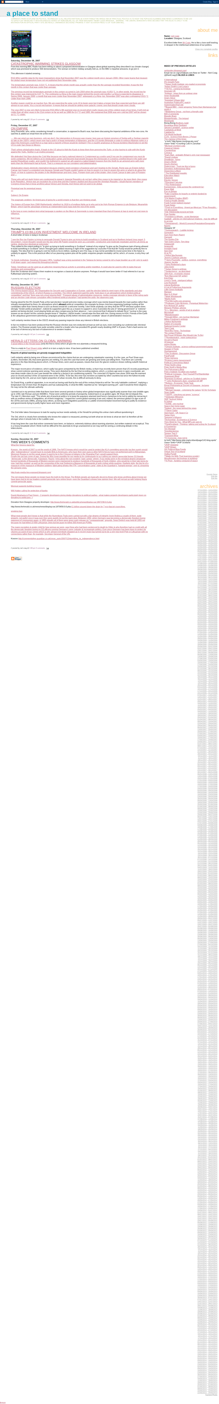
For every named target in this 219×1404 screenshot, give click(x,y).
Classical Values (171, 148)
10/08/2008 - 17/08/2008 (207, 827)
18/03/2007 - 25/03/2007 (207, 715)
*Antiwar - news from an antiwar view (180, 93)
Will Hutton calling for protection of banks (29, 491)
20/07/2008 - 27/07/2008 (207, 821)
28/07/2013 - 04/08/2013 (207, 1305)
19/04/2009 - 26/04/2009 (207, 898)
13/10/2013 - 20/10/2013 (207, 1328)
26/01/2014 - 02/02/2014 (207, 1356)
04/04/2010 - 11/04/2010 (207, 999)
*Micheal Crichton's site (174, 146)
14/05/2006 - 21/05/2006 (207, 634)
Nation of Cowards (172, 324)
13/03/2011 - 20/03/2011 (207, 1076)
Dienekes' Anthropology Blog (177, 169)
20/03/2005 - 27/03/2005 (207, 529)
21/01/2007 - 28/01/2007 (207, 699)
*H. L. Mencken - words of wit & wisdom (182, 310)
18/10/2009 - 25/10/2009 (207, 951)
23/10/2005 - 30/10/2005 (207, 575)
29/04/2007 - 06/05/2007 (207, 725)
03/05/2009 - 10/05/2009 (207, 902)
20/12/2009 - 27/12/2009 (207, 969)
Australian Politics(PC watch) (177, 102)
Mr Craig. (187, 43)
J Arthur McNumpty (172, 321)
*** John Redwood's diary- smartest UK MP (183, 381)
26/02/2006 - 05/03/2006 (207, 612)
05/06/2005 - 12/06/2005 (207, 551)
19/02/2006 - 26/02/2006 (207, 610)
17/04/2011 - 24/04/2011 (207, 1086)
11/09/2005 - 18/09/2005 (207, 571)
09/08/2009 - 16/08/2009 (207, 930)
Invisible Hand (170, 248)
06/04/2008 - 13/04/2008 (207, 800)
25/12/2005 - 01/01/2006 (207, 594)
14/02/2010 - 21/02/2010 (207, 985)
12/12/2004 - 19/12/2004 (207, 500)
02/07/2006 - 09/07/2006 (207, 648)
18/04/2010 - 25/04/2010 (207, 1003)
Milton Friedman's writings (176, 319)
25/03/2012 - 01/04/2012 (207, 1184)
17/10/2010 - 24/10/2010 (207, 1036)
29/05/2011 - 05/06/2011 (207, 1099)
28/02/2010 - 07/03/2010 (207, 989)
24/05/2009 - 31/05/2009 (207, 908)
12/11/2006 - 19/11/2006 (207, 681)
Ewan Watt (169, 189)
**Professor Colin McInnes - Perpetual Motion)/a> (186, 303)
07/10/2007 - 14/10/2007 (207, 748)
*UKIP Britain (170, 447)
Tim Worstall (169, 429)
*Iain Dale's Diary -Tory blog (176, 242)
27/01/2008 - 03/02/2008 (207, 780)
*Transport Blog (171, 436)
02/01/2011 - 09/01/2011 (207, 1058)
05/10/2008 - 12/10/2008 (207, 843)
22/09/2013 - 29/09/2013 (207, 1322)
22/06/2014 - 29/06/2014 (207, 1393)
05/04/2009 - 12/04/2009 (207, 894)
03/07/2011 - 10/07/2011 (207, 1109)
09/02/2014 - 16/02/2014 (207, 1360)
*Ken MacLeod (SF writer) (175, 276)
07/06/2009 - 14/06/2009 (207, 912)
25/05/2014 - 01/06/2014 (207, 1385)
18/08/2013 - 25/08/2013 (207, 1312)
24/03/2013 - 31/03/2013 (207, 1289)
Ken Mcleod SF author (174, 306)
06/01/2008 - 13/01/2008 (207, 774)
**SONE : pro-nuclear (173, 404)
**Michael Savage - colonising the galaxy (182, 390)
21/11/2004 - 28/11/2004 (207, 494)
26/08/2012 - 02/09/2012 (207, 1228)
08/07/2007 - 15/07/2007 (207, 746)
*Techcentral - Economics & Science (180, 420)
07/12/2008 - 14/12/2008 (207, 859)
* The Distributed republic (175, 173)
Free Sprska (169, 214)
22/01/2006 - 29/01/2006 (207, 602)
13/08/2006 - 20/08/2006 (207, 656)
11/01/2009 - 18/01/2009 (207, 869)
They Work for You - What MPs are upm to (183, 422)
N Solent (168, 401)
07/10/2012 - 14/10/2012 (207, 1241)
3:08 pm (32, 548)
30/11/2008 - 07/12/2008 (207, 857)
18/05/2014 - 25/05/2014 (207, 1383)
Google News (212, 474)
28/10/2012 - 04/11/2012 (207, 1247)
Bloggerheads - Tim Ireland (176, 118)
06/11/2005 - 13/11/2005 (207, 579)
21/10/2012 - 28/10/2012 (207, 1245)
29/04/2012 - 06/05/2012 (207, 1194)
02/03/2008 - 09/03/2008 (207, 790)
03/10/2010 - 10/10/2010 (207, 1032)
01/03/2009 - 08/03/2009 (207, 884)
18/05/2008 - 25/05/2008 (207, 802)
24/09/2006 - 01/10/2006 (207, 667)
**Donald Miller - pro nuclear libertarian (181, 317)
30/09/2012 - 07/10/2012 (207, 1239)
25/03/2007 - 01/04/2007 (207, 717)
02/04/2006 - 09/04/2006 (207, 622)
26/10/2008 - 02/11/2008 (207, 849)
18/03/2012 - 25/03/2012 (207, 1182)
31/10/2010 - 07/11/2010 (207, 1040)
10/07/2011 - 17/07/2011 (207, 1111)
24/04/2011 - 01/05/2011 (207, 1088)
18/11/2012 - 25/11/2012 (207, 1253)
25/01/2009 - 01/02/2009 (207, 873)
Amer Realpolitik (171, 96)
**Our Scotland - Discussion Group (179, 353)
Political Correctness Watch (176, 363)
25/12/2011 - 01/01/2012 (207, 1157)
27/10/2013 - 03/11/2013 (207, 1332)
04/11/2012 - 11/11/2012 (207, 1249)
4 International (170, 80)
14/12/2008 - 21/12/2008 (207, 861)
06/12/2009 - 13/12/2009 (207, 965)
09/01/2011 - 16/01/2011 (207, 1060)
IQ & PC (168, 253)
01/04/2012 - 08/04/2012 (207, 1186)
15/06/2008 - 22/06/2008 (207, 811)
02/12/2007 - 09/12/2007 (207, 764)
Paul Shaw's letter (34, 348)
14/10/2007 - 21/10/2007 (207, 750)
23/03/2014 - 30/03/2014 (207, 1372)
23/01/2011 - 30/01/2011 (207, 1064)
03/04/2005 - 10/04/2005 (207, 533)
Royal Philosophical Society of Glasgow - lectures (186, 385)
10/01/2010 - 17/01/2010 (207, 975)
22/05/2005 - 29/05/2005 (207, 547)
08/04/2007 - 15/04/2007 (207, 721)
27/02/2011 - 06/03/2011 (207, 1072)
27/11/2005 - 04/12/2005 (207, 585)
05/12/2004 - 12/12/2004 (207, 498)
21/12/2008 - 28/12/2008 (207, 863)
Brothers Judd (182, 123)
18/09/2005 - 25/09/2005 (207, 573)
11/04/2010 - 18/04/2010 (207, 1001)
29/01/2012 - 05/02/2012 (207, 1168)
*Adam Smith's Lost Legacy (176, 86)
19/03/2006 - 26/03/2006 (207, 618)
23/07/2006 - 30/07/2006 (207, 650)
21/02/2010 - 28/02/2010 (207, 987)
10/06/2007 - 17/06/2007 (207, 738)
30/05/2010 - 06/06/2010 (207, 1015)
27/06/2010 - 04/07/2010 (207, 1024)
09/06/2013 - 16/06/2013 (207, 1291)
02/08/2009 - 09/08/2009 (207, 928)
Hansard (168, 237)
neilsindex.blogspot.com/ (175, 70)
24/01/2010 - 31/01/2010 (207, 979)
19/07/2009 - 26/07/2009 (207, 924)
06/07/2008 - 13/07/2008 (207, 817)
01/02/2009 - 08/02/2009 (207, 875)
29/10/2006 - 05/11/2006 (207, 677)
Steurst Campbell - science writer (179, 128)
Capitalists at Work (172, 130)
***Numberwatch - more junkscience (180, 337)
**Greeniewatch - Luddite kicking (179, 230)
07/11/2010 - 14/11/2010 (207, 1042)
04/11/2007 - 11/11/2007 (207, 756)
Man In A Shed (170, 294)
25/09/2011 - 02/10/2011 (207, 1131)
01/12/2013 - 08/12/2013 (207, 1342)
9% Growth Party (171, 82)
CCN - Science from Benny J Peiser (180, 137)
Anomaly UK (170, 91)
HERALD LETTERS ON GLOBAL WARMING (41, 341)
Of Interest (168, 342)
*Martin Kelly (170, 299)
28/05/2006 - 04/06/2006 (207, 638)
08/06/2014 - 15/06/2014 (207, 1389)
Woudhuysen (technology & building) (180, 458)
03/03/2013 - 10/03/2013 (207, 1283)
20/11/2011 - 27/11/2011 (207, 1147)
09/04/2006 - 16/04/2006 (207, 624)
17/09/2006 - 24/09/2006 (207, 665)
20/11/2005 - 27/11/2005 (207, 583)
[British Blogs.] (5, 1403)
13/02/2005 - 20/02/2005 (207, 518)
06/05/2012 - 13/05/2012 (207, 1196)
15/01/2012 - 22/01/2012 (207, 1163)
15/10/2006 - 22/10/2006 (207, 673)
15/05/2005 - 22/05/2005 (207, 545)
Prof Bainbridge (202, 374)
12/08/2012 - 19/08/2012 (207, 1224)
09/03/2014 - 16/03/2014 (207, 1368)
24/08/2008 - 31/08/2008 (207, 831)
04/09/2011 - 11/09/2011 (207, 1125)
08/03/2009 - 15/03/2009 (207, 886)
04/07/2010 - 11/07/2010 (207, 1026)
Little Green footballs (173, 290)
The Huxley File (171, 239)
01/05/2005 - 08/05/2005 (207, 541)
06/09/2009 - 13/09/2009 (207, 938)
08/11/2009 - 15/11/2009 (207, 957)
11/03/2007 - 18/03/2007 (207, 713)
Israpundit (168, 246)
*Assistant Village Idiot (174, 100)
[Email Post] (47, 119)
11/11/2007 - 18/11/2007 (207, 758)
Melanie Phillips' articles (175, 308)
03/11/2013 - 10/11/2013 (207, 1334)
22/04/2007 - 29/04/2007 (207, 723)
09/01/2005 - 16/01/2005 (207, 508)
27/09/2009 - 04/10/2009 (207, 944)
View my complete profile (206, 49)
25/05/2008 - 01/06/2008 (207, 804)
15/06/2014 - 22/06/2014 (207, 1391)
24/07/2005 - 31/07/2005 (207, 559)
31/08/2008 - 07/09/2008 (207, 833)
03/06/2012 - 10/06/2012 (207, 1204)
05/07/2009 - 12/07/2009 (207, 920)
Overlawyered (170, 351)
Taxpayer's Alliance (173, 417)
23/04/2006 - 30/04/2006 (207, 628)
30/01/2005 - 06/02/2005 (207, 514)
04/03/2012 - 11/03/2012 (207, 1178)
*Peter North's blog (172, 365)
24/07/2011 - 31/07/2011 (207, 1115)
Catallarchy (169, 132)
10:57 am (32, 279)
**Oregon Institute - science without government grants (188, 347)
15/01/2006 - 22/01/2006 (207, 600)
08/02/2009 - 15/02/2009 (207, 878)
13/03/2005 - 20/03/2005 (207, 527)
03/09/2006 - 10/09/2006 (207, 660)
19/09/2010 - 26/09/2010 (207, 1028)
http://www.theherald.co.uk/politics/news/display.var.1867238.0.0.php (81, 502)
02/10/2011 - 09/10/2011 (207, 1133)
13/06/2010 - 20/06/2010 (207, 1019)
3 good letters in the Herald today (26, 344)
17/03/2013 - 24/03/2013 (207, 1287)
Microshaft (169, 312)
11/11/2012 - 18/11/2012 (207, 1251)
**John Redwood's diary (175, 264)
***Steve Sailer (171, 410)
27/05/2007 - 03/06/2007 (207, 733)
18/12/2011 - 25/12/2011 (207, 1155)
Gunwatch (168, 232)
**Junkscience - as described (177, 271)
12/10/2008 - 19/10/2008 (207, 845)
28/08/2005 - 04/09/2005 (207, 569)
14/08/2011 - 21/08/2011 (207, 1121)
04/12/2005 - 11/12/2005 (207, 587)
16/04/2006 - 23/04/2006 (207, 626)
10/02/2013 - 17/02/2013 (207, 1277)
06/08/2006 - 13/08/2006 (207, 654)
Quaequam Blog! (171, 376)
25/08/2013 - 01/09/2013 (207, 1314)
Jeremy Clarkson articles (175, 258)
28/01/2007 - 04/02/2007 (207, 701)
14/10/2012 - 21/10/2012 (207, 1243)
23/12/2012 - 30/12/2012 (207, 1263)
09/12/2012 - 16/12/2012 (207, 1259)
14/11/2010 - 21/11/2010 (207, 1044)
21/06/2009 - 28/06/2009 (207, 916)
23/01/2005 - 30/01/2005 (207, 512)
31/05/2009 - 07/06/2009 (207, 910)
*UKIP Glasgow (171, 445)
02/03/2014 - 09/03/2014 (207, 1366)
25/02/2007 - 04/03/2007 (207, 709)
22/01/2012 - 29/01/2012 (207, 1166)
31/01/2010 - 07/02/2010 (207, 981)
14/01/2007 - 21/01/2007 (207, 697)
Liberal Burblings (172, 285)
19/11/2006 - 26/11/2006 (207, 683)
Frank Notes (169, 205)
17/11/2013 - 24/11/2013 (207, 1338)
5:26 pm (32, 119)
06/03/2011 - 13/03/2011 (207, 1074)
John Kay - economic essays (177, 274)
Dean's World (170, 162)
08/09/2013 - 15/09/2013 (207, 1318)
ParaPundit (169, 356)
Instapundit (169, 244)
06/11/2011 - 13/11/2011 (207, 1143)
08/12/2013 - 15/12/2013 (207, 1344)
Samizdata (169, 388)
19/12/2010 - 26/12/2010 (207, 1054)
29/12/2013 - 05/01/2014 (207, 1350)
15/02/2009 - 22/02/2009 (207, 880)
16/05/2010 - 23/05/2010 (207, 1011)
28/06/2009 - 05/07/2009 (207, 918)
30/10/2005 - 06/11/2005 (207, 577)
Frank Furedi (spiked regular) (177, 203)
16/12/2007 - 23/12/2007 (207, 768)
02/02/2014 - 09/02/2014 (207, 1358)
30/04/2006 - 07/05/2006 (207, 630)
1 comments (41, 223)
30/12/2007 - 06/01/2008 (207, 772)
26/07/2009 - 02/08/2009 (207, 926)
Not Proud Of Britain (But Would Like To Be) (183, 335)
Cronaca (168, 153)
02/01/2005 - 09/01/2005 (207, 506)
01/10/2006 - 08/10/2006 (207, 669)
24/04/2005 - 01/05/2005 (207, 539)
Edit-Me (214, 476)
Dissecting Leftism (172, 171)
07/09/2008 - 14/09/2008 (207, 835)
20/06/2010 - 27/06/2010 (207, 1022)
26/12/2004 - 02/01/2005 (207, 504)
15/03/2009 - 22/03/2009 (207, 888)
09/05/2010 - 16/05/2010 (207, 1009)
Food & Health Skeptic (174, 201)
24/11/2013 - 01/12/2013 (207, 1340)
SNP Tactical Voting (173, 399)
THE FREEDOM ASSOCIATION (178, 212)
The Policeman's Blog (174, 369)
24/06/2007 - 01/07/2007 (207, 742)
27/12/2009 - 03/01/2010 (207, 971)
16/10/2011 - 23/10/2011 (207, 1137)
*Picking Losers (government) (177, 360)
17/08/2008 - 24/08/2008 (207, 829)
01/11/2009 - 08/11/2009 (207, 955)
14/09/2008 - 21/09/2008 (207, 837)
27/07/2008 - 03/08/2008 (207, 823)
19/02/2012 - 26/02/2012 (207, 1174)
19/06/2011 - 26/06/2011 (207, 1105)
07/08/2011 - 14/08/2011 (207, 1119)
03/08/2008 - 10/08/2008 (207, 825)
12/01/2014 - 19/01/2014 (207, 1352)
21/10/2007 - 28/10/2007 (207, 752)
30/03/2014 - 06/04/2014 (207, 1374)
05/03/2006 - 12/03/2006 (207, 614)
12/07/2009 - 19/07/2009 (207, 922)
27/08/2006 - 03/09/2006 (207, 658)
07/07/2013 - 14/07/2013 (207, 1299)
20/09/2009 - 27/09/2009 (207, 942)
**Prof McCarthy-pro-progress (177, 301)
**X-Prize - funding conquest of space (181, 461)
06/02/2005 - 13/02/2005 (207, 516)
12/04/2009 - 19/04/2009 (207, 896)
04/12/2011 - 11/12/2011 (207, 1151)
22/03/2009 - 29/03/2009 (207, 890)
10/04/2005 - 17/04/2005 (207, 535)
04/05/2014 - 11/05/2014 (207, 1379)
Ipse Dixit (168, 251)
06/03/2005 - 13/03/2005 (207, 525)
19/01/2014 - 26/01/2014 (207, 1354)
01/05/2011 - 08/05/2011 (207, 1090)
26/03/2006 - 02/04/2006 (207, 620)
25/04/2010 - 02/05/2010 (207, 1005)
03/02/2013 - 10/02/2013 (207, 1275)
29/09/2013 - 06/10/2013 (207, 1324)
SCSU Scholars (209, 390)
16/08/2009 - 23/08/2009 (207, 932)
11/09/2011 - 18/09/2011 (207, 1127)
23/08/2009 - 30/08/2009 (207, 934)
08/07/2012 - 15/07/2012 (207, 1214)
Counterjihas (170, 150)
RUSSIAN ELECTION (25, 287)
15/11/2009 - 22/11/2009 (207, 959)
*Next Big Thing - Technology (177, 331)
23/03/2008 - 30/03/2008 (207, 796)
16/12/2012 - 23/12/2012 (207, 1261)
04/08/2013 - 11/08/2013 (207, 1308)
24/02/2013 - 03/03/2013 (207, 1281)
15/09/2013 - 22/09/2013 (207, 1320)
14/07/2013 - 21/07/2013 (207, 1301)
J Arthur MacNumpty (173, 255)
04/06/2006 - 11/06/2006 (207, 640)
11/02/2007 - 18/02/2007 (207, 705)
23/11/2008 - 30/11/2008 (207, 855)
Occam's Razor (171, 340)
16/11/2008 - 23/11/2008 (207, 853)
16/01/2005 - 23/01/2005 (207, 510)
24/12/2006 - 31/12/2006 (207, 693)
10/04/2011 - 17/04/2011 (207, 1084)
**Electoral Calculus (173, 182)
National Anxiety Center (175, 326)
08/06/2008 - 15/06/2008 (207, 809)
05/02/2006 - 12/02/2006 (207, 606)
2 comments (40, 334)
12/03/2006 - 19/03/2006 (207, 616)
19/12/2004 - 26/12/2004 (207, 502)
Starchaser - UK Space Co (176, 413)
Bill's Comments (171, 114)
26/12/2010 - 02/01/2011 (207, 1056)
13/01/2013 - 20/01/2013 (207, 1269)
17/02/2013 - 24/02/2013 (207, 1279)
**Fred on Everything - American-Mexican (183, 207)
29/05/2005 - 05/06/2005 (207, 549)
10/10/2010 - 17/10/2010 (207, 1034)
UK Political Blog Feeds (175, 449)
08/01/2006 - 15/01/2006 (207, 598)
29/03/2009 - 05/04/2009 (207, 892)
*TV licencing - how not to (175, 438)
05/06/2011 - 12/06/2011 (207, 1101)
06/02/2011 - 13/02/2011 (207, 1066)
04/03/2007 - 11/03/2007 (207, 711)
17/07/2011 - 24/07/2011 (207, 1113)
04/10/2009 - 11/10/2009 (207, 946)
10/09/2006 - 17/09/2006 (207, 662)
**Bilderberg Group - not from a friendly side (183, 112)
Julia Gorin (169, 267)
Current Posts (211, 1395)
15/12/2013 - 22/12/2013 (207, 1346)
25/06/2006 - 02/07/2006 (207, 646)
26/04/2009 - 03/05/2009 (207, 900)
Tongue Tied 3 (170, 433)
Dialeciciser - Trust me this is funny (179, 166)
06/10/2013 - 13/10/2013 (207, 1326)
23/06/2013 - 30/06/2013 (207, 1295)
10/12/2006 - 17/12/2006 (207, 689)
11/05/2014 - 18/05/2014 (207, 1381)
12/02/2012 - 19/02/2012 (207, 1172)
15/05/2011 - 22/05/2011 (207, 1095)
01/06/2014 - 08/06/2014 (207, 1387)
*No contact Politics (173, 333)
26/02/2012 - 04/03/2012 (207, 1176)
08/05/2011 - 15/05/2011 (207, 1093)
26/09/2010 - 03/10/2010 (207, 1030)
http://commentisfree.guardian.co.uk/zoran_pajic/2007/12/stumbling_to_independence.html (58, 539)
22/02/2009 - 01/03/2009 (207, 882)
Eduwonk (168, 178)
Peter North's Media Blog (175, 367)
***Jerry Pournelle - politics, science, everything (185, 260)
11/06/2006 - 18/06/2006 (207, 642)
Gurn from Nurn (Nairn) (174, 235)
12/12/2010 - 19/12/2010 (207, 1052)
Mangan (168, 292)
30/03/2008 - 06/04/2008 (207, 798)
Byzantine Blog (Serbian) (175, 125)
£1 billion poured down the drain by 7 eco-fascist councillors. (98, 507)
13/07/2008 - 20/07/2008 (207, 819)
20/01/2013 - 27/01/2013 (207, 1271)
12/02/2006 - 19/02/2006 (207, 608)
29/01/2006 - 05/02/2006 (207, 604)
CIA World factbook (172, 134)
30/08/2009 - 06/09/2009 (207, 936)
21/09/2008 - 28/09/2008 (207, 839)
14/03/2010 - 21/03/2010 (207, 993)
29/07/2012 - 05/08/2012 (207, 1220)
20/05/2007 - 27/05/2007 (207, 731)
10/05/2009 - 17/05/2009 (207, 904)
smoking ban (16, 511)
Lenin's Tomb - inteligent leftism (178, 280)
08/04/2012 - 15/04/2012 (207, 1188)
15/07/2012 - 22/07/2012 (207, 1216)
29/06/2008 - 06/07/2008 (207, 815)
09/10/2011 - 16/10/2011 (207, 1135)
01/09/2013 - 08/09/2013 (207, 1316)
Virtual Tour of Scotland (174, 452)
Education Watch (171, 175)
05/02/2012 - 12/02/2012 (207, 1170)
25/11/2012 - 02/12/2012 (207, 1255)
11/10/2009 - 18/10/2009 (207, 948)
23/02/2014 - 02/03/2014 (207, 1364)
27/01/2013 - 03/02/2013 (207, 1273)
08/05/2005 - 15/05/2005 (207, 543)
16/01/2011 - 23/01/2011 (207, 1062)
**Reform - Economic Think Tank (178, 383)
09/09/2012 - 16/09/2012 (207, 1232)
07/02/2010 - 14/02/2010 (207, 983)
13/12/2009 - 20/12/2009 (207, 967)
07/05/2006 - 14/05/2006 (207, 632)
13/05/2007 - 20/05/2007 (207, 729)
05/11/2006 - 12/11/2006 (207, 679)
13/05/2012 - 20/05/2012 (207, 1198)
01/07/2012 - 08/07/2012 (207, 1212)
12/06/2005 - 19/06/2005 (207, 553)
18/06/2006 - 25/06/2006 (207, 644)
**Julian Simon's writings (175, 269)
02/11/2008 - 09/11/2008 (207, 851)
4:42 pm (32, 334)
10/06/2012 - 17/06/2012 (207, 1206)
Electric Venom (171, 180)
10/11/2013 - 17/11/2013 (207, 1336)
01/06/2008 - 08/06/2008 (207, 807)
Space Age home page (174, 406)
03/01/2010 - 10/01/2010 (207, 973)
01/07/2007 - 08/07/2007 (207, 744)
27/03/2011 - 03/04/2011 (207, 1080)
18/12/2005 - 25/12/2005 (207, 592)
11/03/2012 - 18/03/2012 (207, 1180)
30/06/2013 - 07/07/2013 (207, 1297)
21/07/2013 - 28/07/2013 (207, 1303)
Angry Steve (169, 98)
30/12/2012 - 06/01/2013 (207, 1265)
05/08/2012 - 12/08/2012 (207, 1222)
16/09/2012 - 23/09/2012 (207, 1234)
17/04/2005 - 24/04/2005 (207, 537)
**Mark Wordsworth (172, 296)
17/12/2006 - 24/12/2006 (207, 691)
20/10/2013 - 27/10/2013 (207, 1330)
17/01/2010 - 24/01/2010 (207, 977)
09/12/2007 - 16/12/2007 (207, 766)
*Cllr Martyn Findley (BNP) (176, 198)
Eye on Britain (170, 191)
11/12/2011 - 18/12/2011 (207, 1153)
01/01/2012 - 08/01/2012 (207, 1159)
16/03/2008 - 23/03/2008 (207, 794)
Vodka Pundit (170, 454)
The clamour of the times (175, 139)
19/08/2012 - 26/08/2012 (207, 1226)
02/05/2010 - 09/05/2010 (207, 1007)
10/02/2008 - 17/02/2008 (207, 784)
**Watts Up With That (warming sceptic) (181, 456)
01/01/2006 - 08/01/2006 (207, 596)
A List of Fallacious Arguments (177, 287)
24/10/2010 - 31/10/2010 (207, 1038)
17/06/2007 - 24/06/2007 (207, 740)
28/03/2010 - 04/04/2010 (207, 997)
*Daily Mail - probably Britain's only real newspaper (187, 155)
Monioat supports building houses (26, 486)
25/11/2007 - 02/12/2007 (207, 762)
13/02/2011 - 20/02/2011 (207, 1068)
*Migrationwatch (171, 315)
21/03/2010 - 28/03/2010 (207, 995)
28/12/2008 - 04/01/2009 (207, 865)
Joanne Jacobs (171, 262)
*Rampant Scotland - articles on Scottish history (185, 379)
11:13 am (32, 433)
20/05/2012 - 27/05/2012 (207, 1200)
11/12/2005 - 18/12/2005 (207, 589)
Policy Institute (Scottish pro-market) (180, 372)
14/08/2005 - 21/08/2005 (207, 565)
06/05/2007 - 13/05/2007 (207, 727)
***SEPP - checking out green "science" (182, 395)
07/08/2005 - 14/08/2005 (207, 563)
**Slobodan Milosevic (174, 397)
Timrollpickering (171, 431)
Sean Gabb (169, 392)
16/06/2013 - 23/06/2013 (207, 1293)
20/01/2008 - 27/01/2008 (207, 778)
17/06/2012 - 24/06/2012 (207, 1208)
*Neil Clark (169, 328)
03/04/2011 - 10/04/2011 (207, 1082)
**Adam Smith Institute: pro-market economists (185, 84)
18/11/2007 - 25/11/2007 (207, 760)
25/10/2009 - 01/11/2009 (207, 953)
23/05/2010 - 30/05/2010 (207, 1013)
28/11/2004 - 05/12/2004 (207, 496)
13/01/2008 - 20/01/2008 (207, 776)
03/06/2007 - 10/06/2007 (207, 736)
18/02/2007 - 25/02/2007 (207, 707)
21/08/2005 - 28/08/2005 (207, 567)
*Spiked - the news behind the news (180, 408)
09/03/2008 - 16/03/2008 (207, 792)
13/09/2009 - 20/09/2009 (207, 940)
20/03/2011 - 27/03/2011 (207, 1078)
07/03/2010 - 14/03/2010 (207, 991)
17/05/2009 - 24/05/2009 (207, 906)
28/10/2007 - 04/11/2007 (207, 754)
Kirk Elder (168, 278)
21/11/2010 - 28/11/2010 (207, 1046)
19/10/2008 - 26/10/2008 (207, 847)
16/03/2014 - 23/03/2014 (207, 1370)
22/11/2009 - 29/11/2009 (207, 961)
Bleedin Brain (170, 116)
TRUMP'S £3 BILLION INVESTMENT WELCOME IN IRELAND (53, 232)
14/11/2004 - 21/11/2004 (207, 492)
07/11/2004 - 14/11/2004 (207, 490)
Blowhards (169, 121)
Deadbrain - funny (172, 159)
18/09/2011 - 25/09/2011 (207, 1129)
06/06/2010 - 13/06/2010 (207, 1017)
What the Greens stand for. (23, 445)
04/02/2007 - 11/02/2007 (207, 703)
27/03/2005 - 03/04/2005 (207, 531)
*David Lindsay (171, 157)
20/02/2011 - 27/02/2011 (207, 1070)
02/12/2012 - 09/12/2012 (207, 1257)
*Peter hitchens (171, 358)
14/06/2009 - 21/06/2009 (207, 914)
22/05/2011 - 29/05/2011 (207, 1097)
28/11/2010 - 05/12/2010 (207, 1048)
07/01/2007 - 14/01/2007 (207, 695)
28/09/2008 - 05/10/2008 (207, 841)
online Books (170, 344)
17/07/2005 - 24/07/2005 (207, 557)
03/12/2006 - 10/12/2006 (207, 687)
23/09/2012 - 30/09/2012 (207, 1237)
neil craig (175, 36)
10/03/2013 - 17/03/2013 (207, 1285)
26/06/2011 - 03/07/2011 (207, 1107)
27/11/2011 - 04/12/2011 (207, 1149)
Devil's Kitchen (171, 164)
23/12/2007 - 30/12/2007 (207, 770)
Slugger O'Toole (171, 349)
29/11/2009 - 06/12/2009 (207, 963)
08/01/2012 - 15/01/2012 (207, 1161)
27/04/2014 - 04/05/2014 (207, 1376)
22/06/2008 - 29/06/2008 (207, 813)
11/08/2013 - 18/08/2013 (207, 1310)
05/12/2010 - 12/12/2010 (207, 1050)
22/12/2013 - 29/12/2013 (207, 1348)
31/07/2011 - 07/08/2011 (207, 1117)
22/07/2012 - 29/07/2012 (207, 1218)
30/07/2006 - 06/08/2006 (207, 652)
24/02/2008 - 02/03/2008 (207, 788)
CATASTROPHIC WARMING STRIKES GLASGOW (46, 63)
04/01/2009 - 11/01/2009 (207, 867)
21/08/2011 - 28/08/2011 (207, 1123)
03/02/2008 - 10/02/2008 (207, 782)
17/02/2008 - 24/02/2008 (207, 786)
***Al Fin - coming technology (177, 89)
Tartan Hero (169, 415)
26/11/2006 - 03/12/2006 (207, 685)
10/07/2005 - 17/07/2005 (207, 555)
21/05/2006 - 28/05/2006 (207, 636)
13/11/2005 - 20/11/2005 (207, 581)
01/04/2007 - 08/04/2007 (207, 719)
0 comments (40, 119)
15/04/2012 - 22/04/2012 (207, 1190)
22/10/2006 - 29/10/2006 (207, 675)
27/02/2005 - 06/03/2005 (207, 523)
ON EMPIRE (19, 128)
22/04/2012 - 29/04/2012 (207, 1192)
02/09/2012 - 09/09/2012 (207, 1230)
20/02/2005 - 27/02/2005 (207, 521)
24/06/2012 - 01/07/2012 (207, 1210)
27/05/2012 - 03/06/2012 (207, 1202)
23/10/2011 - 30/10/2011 (207, 1139)
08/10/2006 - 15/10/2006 (207, 671)
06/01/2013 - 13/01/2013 (207, 1267)
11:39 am (32, 223)
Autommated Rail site (174, 105)
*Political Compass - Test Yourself (179, 374)
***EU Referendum (172, 185)
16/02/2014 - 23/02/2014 (207, 1362)
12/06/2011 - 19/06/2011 (207, 1103)
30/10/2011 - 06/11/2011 (207, 1141)
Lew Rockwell (170, 283)
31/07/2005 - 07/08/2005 (207, 561)
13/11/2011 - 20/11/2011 (207, 1145)
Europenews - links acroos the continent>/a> (184, 187)
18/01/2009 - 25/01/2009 (207, 871)
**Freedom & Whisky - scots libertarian (181, 217)
